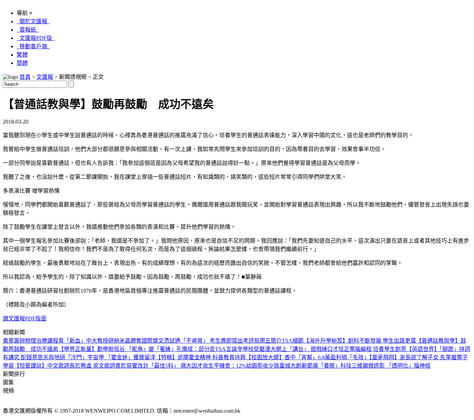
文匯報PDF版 (36, 38)
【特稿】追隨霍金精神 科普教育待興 (200, 357)
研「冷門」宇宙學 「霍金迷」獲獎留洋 (107, 357)
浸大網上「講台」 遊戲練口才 (301, 349)
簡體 (22, 63)
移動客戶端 (33, 46)
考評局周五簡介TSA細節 (273, 341)
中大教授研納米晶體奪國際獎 (122, 341)
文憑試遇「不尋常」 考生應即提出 (200, 341)
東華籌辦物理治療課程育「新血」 (44, 341)
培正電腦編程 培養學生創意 (372, 349)
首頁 (25, 77)
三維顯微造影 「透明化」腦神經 (391, 366)
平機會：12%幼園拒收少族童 (249, 366)
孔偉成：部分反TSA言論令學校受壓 (220, 349)
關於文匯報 (33, 21)
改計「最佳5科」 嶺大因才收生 (175, 366)
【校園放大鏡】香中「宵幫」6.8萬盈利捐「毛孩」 (307, 357)
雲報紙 (28, 30)
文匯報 (44, 77)
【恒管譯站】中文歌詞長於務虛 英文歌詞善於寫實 (75, 366)
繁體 (22, 55)
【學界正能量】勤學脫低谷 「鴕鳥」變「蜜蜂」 (117, 349)
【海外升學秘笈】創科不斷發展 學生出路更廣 (360, 341)
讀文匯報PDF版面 (24, 318)
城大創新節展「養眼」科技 (318, 366)
